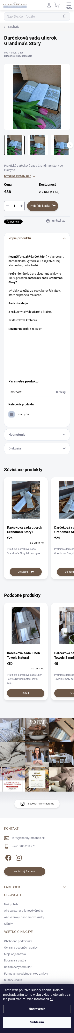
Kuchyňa (23, 414)
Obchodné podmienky (18, 941)
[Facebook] (7, 856)
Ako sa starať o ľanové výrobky (23, 910)
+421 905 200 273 (24, 846)
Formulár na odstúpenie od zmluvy (26, 973)
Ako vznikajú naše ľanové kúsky (24, 917)
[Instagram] (18, 856)
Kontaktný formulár (25, 871)
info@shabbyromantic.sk (28, 838)
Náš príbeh (11, 904)
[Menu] (69, 5)
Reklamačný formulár (17, 967)
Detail (25, 693)
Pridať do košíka (40, 205)
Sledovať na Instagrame (41, 803)
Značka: (18, 56)
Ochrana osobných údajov (21, 947)
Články (8, 923)
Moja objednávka (15, 954)
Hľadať (64, 16)
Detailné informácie (17, 176)
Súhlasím (37, 1022)
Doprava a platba (15, 960)
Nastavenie (37, 1009)
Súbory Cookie (13, 980)
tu (51, 999)
